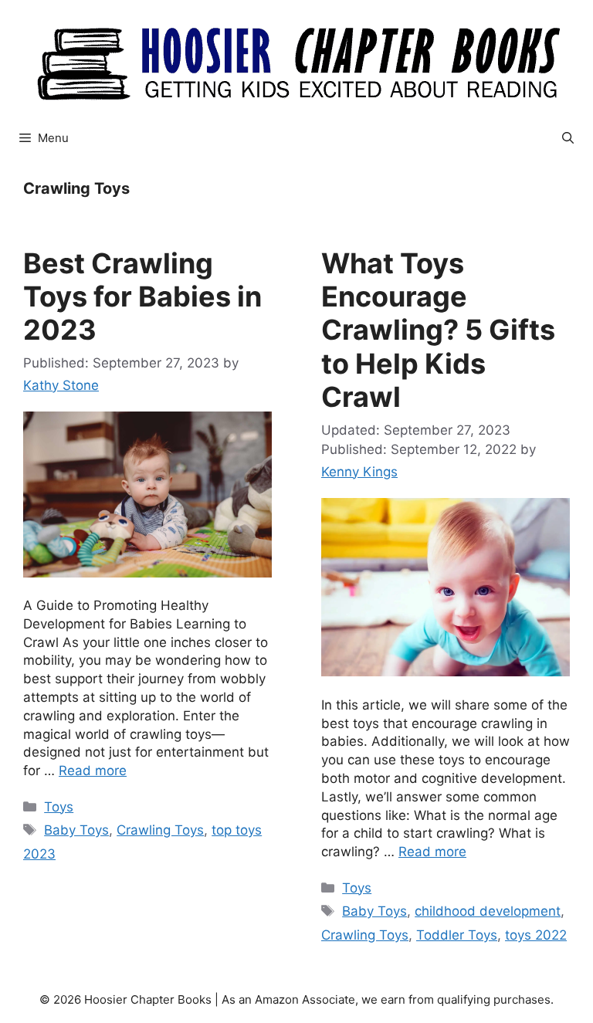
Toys (58, 807)
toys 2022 (536, 935)
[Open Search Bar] (567, 138)
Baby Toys (76, 830)
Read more (93, 770)
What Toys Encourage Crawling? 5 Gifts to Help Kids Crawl (438, 330)
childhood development (488, 911)
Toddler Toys (456, 935)
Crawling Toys (160, 830)
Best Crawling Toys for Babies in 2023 (142, 296)
